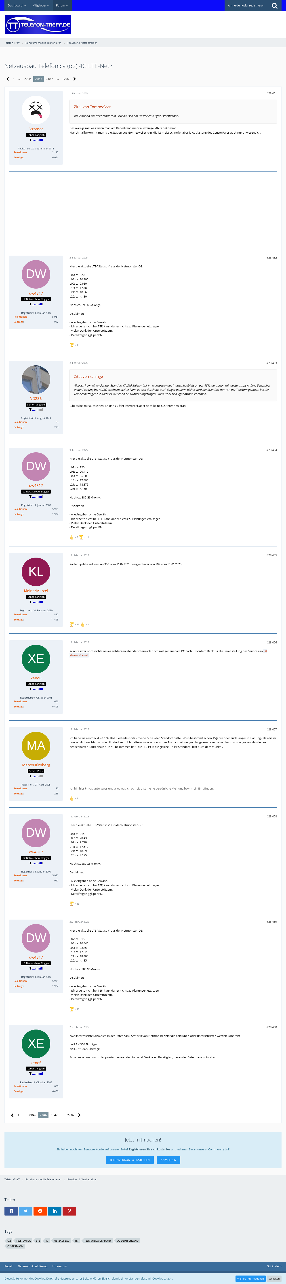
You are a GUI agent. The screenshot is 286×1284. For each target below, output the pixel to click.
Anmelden (168, 1160)
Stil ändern (274, 1266)
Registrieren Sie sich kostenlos (149, 1149)
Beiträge (18, 157)
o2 (9, 1240)
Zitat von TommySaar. (93, 106)
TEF (77, 1240)
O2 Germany (15, 1246)
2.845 (27, 79)
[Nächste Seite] (75, 79)
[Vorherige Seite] (7, 79)
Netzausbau (61, 1240)
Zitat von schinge (88, 376)
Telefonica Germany (97, 1240)
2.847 (49, 79)
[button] (11, 1211)
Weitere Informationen (250, 1278)
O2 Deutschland (128, 1240)
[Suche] (275, 5)
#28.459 (272, 922)
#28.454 (272, 450)
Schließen (274, 1278)
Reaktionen (20, 152)
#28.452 (272, 258)
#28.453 (272, 363)
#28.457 (272, 729)
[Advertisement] (200, 21)
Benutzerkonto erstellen (130, 1160)
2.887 (66, 79)
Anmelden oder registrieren (246, 5)
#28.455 (272, 555)
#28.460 (272, 1027)
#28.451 (272, 93)
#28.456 (272, 642)
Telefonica (23, 1240)
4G (46, 1240)
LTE (38, 1240)
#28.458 (272, 816)
